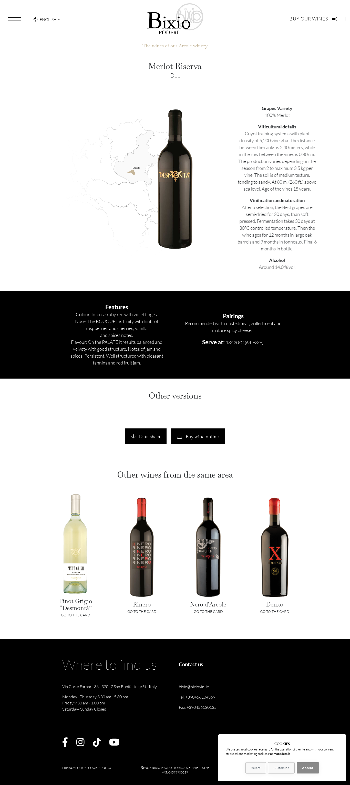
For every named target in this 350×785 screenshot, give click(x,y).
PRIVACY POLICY (74, 768)
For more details (279, 754)
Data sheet (149, 436)
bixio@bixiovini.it (194, 686)
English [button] (48, 19)
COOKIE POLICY (99, 768)
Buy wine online (201, 436)
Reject (256, 768)
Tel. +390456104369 (197, 697)
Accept (308, 768)
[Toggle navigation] (14, 19)
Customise (281, 768)
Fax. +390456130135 (198, 707)
